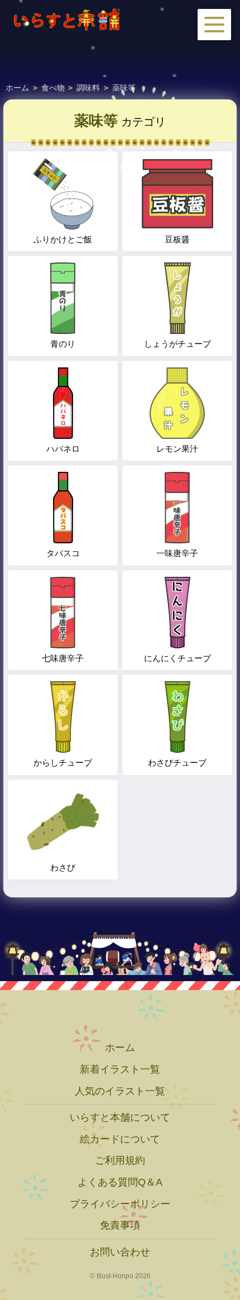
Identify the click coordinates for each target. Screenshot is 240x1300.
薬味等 (124, 87)
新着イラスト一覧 (120, 1069)
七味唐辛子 (63, 658)
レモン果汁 (177, 448)
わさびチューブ (177, 762)
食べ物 (53, 87)
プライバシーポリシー (120, 1204)
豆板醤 (177, 239)
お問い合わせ (120, 1252)
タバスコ (63, 553)
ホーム (17, 87)
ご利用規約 (120, 1160)
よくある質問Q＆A (120, 1182)
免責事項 (120, 1225)
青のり (62, 343)
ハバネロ (63, 448)
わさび (62, 867)
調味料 (88, 87)
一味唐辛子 (177, 553)
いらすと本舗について (120, 1117)
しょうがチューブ (177, 343)
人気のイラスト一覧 (120, 1091)
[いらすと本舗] (67, 19)
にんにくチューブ (177, 658)
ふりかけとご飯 (62, 239)
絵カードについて (120, 1139)
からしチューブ (62, 762)
